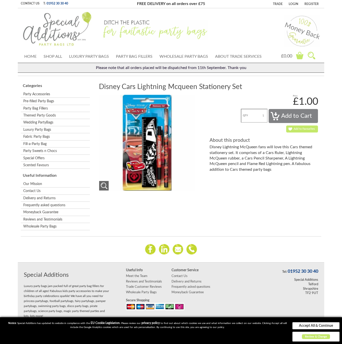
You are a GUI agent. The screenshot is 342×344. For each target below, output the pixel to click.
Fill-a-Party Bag (35, 144)
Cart (300, 55)
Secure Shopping (137, 300)
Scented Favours (36, 165)
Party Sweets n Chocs (40, 151)
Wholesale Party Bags (183, 56)
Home (30, 56)
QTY (245, 115)
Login (293, 4)
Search (311, 55)
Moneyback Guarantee (40, 212)
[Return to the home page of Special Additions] (57, 29)
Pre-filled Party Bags (38, 101)
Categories (32, 86)
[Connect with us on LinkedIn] (164, 249)
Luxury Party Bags (89, 56)
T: (44, 3)
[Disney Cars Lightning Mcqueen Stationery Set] (104, 186)
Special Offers (34, 158)
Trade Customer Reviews (144, 286)
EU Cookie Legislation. (105, 323)
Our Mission (32, 184)
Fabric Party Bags (36, 136)
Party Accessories (36, 94)
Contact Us (30, 3)
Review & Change (316, 336)
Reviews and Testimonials (42, 219)
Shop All (53, 56)
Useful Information (40, 176)
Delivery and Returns (39, 198)
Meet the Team (136, 276)
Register (311, 4)
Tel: (284, 271)
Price (295, 96)
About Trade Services (238, 56)
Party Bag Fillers (134, 56)
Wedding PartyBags (38, 122)
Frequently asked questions (44, 205)
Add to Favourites (304, 129)
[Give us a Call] (192, 249)
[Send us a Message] (178, 249)
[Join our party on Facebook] (150, 249)
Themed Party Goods (39, 115)
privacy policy (150, 323)
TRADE (278, 4)
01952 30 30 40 (57, 3)
